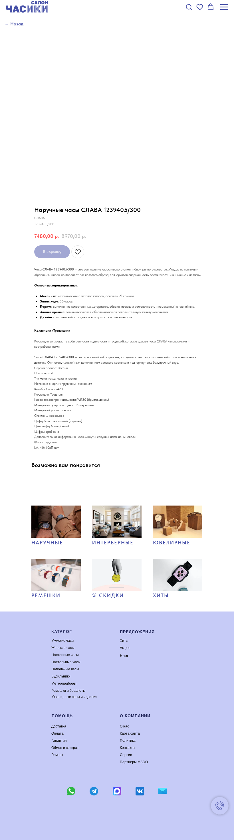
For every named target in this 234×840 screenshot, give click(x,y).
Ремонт (57, 755)
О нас (124, 726)
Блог (124, 655)
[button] (188, 6)
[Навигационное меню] (224, 7)
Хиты (124, 641)
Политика (128, 741)
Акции (125, 648)
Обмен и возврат (65, 748)
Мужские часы (62, 641)
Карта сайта (130, 733)
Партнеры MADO (134, 762)
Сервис (126, 755)
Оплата (57, 733)
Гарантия (59, 741)
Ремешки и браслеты (68, 691)
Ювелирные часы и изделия (74, 697)
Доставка (58, 726)
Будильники (60, 676)
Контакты (127, 748)
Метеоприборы (63, 683)
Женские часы (62, 648)
